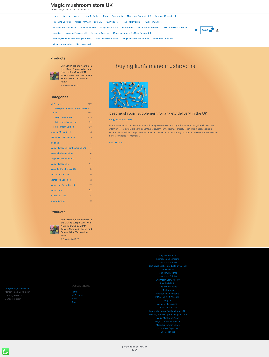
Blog (105, 16)
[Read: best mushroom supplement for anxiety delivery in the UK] (128, 94)
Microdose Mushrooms (148, 27)
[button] (68, 16)
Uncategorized (83, 44)
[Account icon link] (217, 30)
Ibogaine (57, 33)
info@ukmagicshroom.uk (17, 288)
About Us (76, 298)
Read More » (115, 142)
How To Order (92, 16)
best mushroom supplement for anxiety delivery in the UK (158, 113)
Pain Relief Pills (88, 27)
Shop (64, 16)
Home (55, 16)
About (77, 16)
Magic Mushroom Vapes (62, 158)
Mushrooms (127, 27)
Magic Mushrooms (131, 22)
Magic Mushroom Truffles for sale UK (132, 33)
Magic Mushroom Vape (107, 38)
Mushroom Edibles (153, 22)
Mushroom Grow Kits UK (139, 16)
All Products (112, 22)
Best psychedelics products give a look (72, 38)
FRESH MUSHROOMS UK (175, 27)
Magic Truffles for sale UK (88, 22)
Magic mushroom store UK (81, 5)
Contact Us (117, 16)
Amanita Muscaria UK (165, 16)
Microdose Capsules (163, 38)
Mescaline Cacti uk (62, 22)
